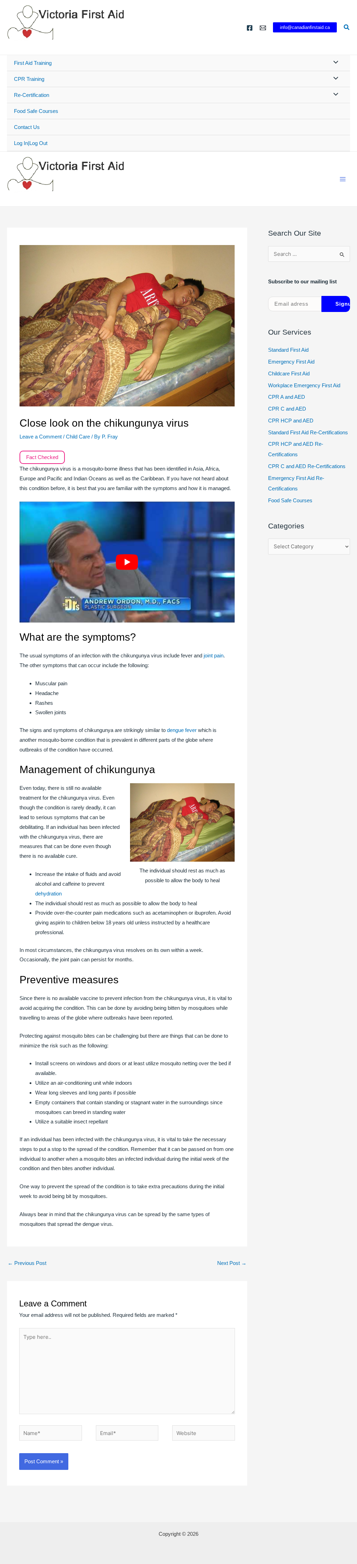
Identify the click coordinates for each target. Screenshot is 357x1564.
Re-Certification (31, 95)
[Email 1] (263, 28)
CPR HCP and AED (290, 421)
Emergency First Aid (291, 362)
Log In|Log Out (30, 143)
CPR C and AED (287, 409)
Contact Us (27, 127)
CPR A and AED (286, 397)
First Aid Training (33, 63)
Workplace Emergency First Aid (304, 385)
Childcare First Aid (289, 373)
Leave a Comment (41, 437)
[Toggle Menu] (334, 62)
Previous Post (27, 1263)
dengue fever (182, 730)
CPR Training (29, 79)
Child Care (78, 437)
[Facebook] (249, 28)
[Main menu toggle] (342, 178)
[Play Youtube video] (127, 562)
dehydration (48, 894)
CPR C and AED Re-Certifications (306, 466)
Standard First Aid (288, 350)
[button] (305, 27)
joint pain (213, 655)
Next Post (231, 1263)
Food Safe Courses (36, 111)
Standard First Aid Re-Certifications (308, 432)
